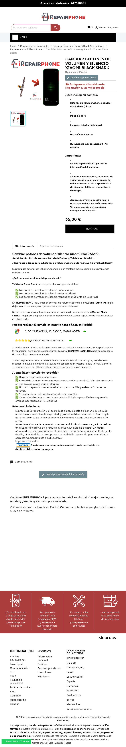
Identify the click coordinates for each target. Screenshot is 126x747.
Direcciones (44, 672)
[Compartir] (68, 238)
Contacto (15, 695)
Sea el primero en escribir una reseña (63, 474)
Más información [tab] (25, 246)
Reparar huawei (72, 732)
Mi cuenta (44, 651)
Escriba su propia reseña (81, 77)
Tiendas (14, 704)
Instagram (112, 644)
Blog (12, 691)
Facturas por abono (49, 668)
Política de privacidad (16, 681)
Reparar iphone (32, 732)
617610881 (78, 3)
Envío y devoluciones (18, 658)
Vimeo (106, 644)
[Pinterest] (79, 238)
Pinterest (99, 644)
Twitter (86, 644)
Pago (13, 675)
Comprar (91, 229)
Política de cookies (21, 687)
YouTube (93, 644)
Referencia (70, 72)
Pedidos (42, 664)
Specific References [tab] (51, 246)
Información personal (45, 658)
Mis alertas (43, 676)
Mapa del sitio (18, 700)
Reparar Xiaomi (91, 732)
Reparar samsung (52, 732)
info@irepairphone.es (79, 709)
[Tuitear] (74, 238)
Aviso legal (16, 664)
